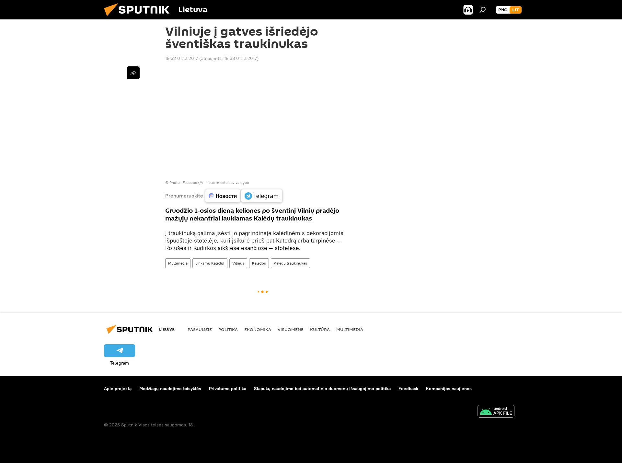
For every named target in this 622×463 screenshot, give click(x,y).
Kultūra (320, 329)
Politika (228, 329)
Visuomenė (291, 329)
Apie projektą (118, 388)
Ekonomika (257, 329)
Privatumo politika (227, 388)
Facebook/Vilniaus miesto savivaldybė (216, 182)
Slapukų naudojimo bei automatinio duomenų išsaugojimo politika (322, 388)
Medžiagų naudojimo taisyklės (170, 388)
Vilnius (238, 263)
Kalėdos (259, 263)
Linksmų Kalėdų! (210, 263)
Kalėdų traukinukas (290, 263)
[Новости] (222, 195)
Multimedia (178, 263)
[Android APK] (496, 412)
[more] (133, 72)
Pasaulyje (200, 329)
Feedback (408, 388)
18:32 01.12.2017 (181, 58)
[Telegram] (261, 195)
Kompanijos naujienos (449, 388)
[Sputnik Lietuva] (139, 18)
